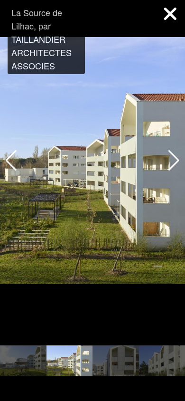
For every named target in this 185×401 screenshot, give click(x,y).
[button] (173, 160)
